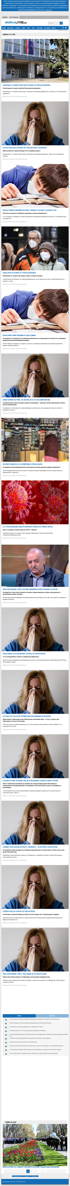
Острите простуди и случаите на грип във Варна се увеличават (25, 148)
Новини (4, 17)
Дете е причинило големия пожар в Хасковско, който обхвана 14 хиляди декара (34, 1053)
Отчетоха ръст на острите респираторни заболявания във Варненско (27, 716)
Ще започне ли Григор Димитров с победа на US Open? (26, 1027)
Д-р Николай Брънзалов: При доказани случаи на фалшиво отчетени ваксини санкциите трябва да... (39, 1035)
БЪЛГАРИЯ (17, 28)
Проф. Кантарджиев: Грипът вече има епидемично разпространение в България (30, 589)
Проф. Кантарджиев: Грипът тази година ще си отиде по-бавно (25, 974)
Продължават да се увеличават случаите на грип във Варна (24, 654)
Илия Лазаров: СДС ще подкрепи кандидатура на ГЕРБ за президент (30, 1023)
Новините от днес (62, 30)
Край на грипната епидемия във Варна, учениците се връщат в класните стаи (29, 210)
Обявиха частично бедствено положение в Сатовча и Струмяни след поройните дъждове (36, 1045)
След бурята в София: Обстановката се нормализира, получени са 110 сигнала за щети (35, 1049)
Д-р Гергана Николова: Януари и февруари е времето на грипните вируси (28, 527)
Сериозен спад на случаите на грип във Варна (19, 911)
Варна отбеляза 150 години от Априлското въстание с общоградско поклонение (31, 1167)
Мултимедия (14, 17)
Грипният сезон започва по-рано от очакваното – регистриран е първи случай (30, 847)
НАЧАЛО (4, 28)
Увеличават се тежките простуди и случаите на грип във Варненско (26, 85)
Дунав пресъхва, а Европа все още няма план (23, 1042)
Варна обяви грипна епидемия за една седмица (19, 335)
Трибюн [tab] (19, 1016)
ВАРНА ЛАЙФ (39, 28)
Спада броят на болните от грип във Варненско (19, 273)
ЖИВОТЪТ (54, 28)
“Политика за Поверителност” (36, 8)
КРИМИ (23, 28)
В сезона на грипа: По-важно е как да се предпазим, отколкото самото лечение (30, 781)
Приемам (48, 10)
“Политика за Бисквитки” (57, 8)
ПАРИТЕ (28, 28)
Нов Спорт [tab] (52, 1016)
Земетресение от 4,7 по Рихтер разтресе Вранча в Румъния (28, 1030)
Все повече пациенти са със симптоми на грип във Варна (22, 464)
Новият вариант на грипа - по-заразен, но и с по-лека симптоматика (26, 400)
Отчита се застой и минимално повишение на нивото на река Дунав (30, 1038)
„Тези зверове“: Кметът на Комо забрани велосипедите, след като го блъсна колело (35, 1019)
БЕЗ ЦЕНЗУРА (47, 28)
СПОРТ (33, 28)
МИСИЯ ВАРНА (10, 28)
